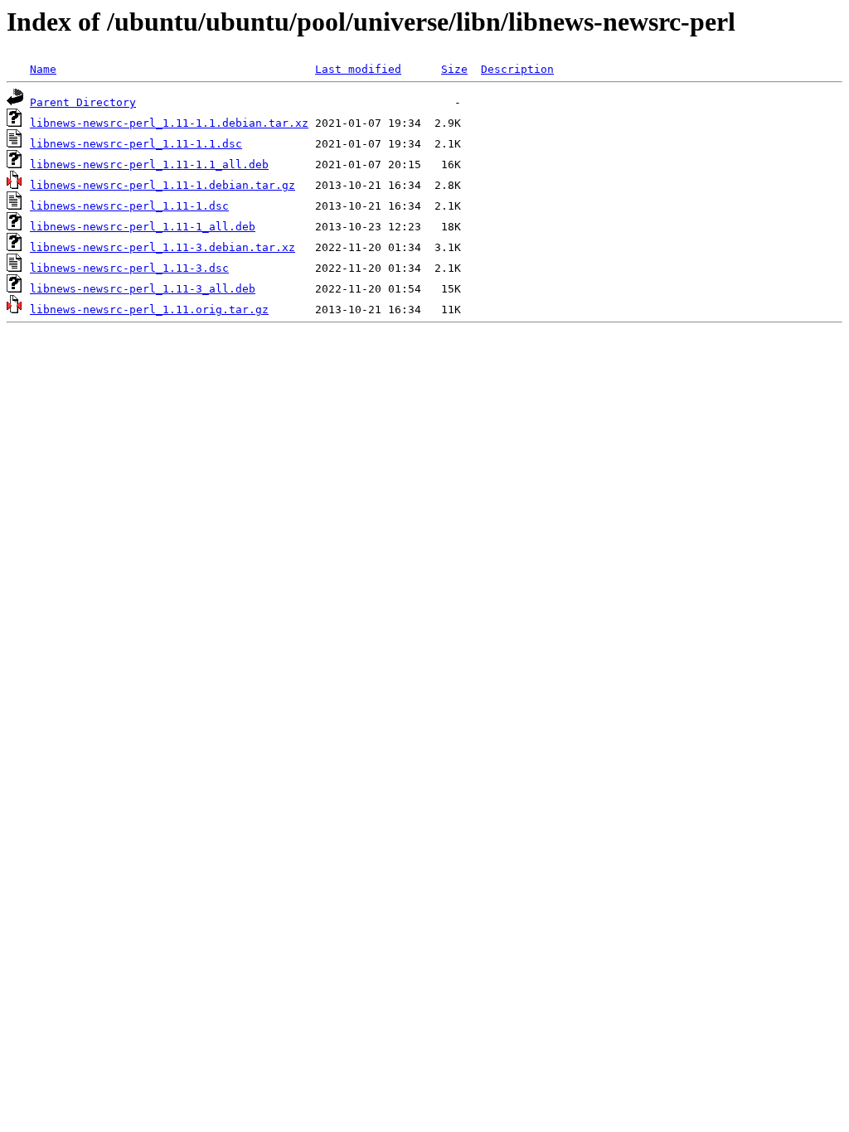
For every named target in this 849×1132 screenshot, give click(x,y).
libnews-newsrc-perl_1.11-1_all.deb (142, 226)
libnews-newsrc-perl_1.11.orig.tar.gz (149, 309)
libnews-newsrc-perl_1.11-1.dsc (129, 206)
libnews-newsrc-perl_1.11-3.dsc (129, 268)
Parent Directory (83, 102)
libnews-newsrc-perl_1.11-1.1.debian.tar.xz (169, 123)
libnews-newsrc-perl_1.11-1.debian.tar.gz (162, 185)
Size (454, 69)
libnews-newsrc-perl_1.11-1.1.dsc (136, 144)
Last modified (358, 69)
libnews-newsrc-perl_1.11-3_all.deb (142, 289)
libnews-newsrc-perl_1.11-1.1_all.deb (149, 164)
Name (43, 69)
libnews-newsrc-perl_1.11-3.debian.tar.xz (162, 247)
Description (517, 69)
